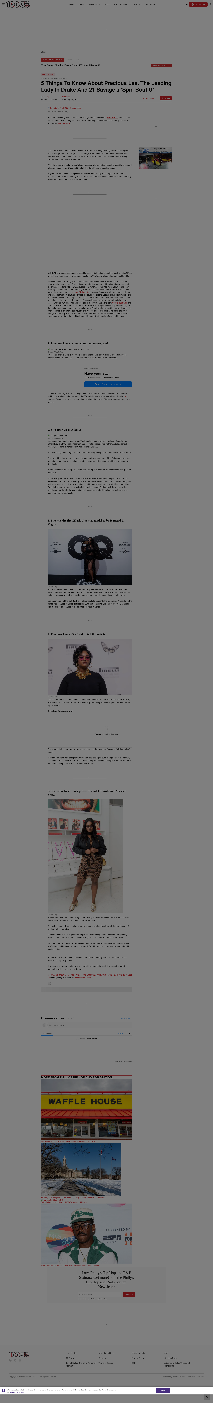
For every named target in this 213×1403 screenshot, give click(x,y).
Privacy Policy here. (17, 1392)
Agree (163, 1390)
